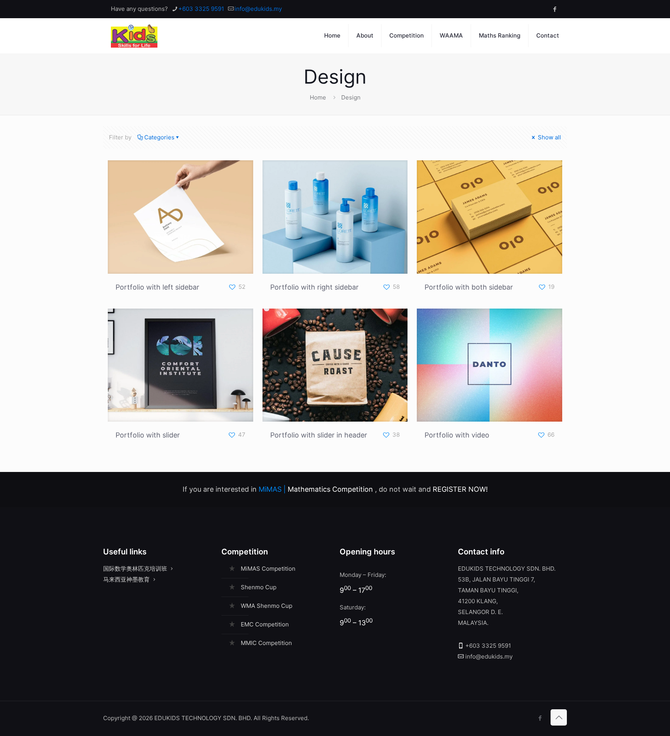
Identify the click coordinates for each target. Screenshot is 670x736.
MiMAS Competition (268, 568)
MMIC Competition (266, 643)
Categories (159, 137)
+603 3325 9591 (201, 8)
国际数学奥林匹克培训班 (135, 568)
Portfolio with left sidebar (157, 287)
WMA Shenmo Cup (266, 605)
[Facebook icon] (555, 9)
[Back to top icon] (559, 717)
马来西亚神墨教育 (126, 579)
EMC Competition (265, 624)
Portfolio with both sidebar (469, 287)
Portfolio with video (457, 435)
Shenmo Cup (258, 587)
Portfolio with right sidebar (314, 287)
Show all (548, 137)
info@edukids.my (258, 8)
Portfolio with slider (148, 435)
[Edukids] (134, 35)
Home (318, 97)
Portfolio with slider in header (318, 435)
